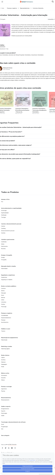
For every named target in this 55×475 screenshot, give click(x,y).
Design (3, 257)
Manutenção (4, 340)
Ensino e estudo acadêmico (8, 286)
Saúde (2, 415)
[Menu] (2, 2)
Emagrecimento (5, 409)
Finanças (3, 320)
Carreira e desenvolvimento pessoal (11, 224)
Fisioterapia (4, 413)
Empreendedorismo (6, 318)
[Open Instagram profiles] (15, 448)
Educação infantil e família (8, 266)
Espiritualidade (5, 213)
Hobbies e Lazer (5, 329)
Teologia (3, 217)
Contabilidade (4, 315)
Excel (2, 424)
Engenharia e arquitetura (8, 275)
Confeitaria (3, 242)
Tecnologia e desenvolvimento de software (13, 422)
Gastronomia (4, 246)
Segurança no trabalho (6, 279)
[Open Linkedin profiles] (9, 448)
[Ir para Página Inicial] (27, 2)
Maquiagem (4, 364)
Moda (2, 366)
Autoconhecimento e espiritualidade (11, 208)
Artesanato (4, 375)
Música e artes (5, 373)
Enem (2, 295)
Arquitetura (4, 277)
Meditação (3, 215)
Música (3, 380)
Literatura (3, 302)
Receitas (3, 248)
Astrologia (4, 210)
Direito (3, 290)
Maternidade (4, 268)
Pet (2, 201)
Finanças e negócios (6, 313)
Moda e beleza (5, 355)
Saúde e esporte (5, 406)
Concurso (3, 288)
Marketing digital (5, 349)
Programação (4, 426)
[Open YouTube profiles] (12, 448)
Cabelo (3, 357)
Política (3, 304)
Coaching (3, 228)
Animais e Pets (5, 199)
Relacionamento (5, 400)
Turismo (3, 331)
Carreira (3, 226)
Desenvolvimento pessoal (7, 230)
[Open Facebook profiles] (2, 448)
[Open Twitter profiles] (6, 448)
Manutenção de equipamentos (9, 337)
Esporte (3, 411)
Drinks (2, 244)
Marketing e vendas (6, 346)
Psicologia (3, 306)
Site (2, 429)
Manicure (3, 362)
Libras (2, 300)
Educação (3, 293)
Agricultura (4, 389)
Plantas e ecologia (6, 386)
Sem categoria (5, 435)
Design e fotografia (6, 255)
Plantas (3, 391)
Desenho (3, 378)
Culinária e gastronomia (7, 239)
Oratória (3, 233)
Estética (3, 360)
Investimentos (4, 322)
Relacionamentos (6, 397)
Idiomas (3, 297)
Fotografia (3, 259)
